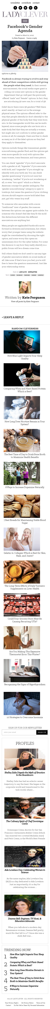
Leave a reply (32, 38)
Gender (34, 275)
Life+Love (23, 272)
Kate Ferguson (19, 38)
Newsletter (15, 2)
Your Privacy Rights (11, 1003)
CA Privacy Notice (27, 1003)
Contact (36, 2)
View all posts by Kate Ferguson (25, 301)
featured (27, 275)
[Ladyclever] (25, 14)
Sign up (42, 732)
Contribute (26, 2)
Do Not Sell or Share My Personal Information (29, 1005)
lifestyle (40, 275)
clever (13, 275)
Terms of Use (40, 1003)
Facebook (19, 275)
